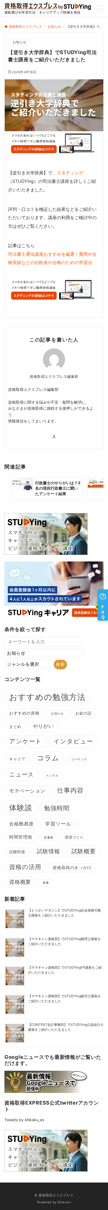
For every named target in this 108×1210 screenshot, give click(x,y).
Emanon (64, 1202)
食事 (46, 883)
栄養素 (48, 837)
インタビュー (73, 741)
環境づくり (74, 837)
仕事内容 (70, 790)
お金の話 (83, 713)
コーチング (79, 759)
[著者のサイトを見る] (54, 436)
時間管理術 (20, 837)
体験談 (20, 807)
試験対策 (17, 852)
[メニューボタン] (100, 8)
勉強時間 (57, 808)
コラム (48, 758)
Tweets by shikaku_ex (24, 1119)
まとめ (15, 726)
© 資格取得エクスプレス (54, 1195)
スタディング (70, 173)
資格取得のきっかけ (72, 867)
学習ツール (58, 824)
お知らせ (19, 42)
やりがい (43, 726)
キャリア (17, 759)
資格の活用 (25, 866)
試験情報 (48, 851)
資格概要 (20, 882)
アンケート (25, 741)
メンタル (52, 775)
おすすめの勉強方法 (47, 697)
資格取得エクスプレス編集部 (54, 376)
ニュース (21, 774)
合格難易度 (21, 824)
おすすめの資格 (24, 713)
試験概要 (83, 851)
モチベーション (27, 791)
